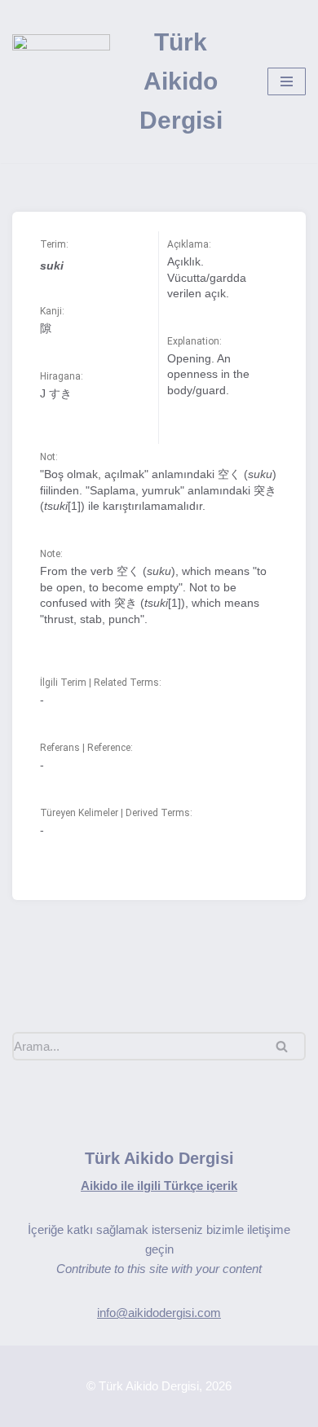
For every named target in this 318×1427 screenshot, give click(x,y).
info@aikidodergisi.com (159, 1312)
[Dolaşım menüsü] (286, 81)
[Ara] (287, 1046)
